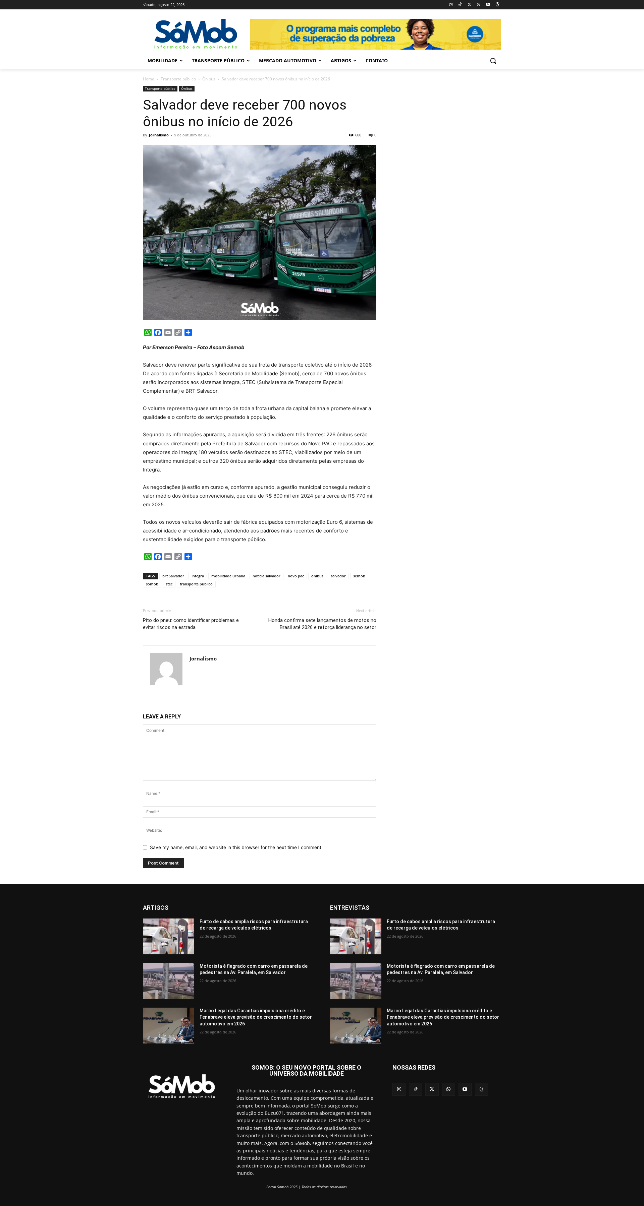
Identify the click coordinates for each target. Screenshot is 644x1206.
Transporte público (178, 79)
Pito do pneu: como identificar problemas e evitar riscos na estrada (191, 623)
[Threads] (497, 5)
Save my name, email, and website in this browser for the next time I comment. (236, 847)
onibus (317, 575)
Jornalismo (159, 134)
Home (148, 79)
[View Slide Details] (375, 34)
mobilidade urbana (228, 575)
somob (152, 583)
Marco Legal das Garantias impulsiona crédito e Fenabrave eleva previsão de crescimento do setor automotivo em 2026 (256, 1017)
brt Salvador (173, 575)
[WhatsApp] (479, 5)
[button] (493, 61)
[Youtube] (488, 5)
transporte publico (196, 583)
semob (359, 575)
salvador (338, 575)
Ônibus (208, 79)
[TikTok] (460, 5)
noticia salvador (266, 575)
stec (169, 583)
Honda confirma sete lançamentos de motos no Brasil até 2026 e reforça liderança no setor (322, 623)
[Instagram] (450, 5)
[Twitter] (469, 5)
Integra (198, 575)
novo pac (296, 575)
